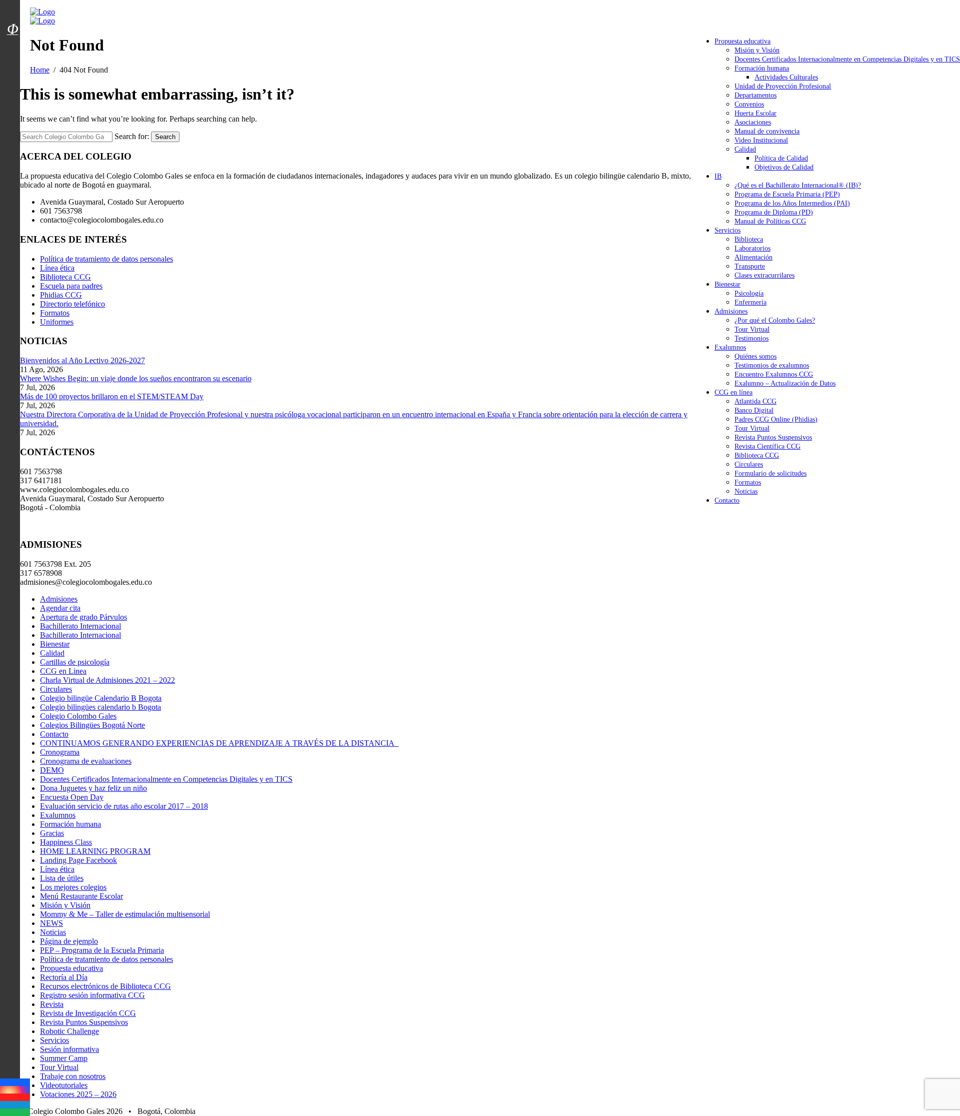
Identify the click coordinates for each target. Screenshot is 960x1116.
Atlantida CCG (755, 401)
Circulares (748, 464)
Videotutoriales (64, 1085)
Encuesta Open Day (72, 797)
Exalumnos (730, 347)
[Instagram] (15, 1089)
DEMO (52, 770)
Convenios (749, 104)
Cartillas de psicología (75, 662)
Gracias (52, 833)
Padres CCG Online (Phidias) (776, 419)
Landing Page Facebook (78, 860)
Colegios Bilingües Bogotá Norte (92, 725)
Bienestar (727, 284)
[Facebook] (15, 1082)
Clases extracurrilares (764, 275)
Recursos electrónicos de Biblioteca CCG (105, 986)
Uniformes (57, 322)
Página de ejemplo (69, 941)
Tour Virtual (752, 329)
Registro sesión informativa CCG (92, 995)
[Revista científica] (12, 51)
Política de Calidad (781, 158)
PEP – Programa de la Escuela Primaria (102, 950)
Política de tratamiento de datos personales (106, 259)
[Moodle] (12, 16)
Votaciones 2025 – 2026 (78, 1094)
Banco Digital (754, 410)
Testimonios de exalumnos (771, 365)
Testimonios (751, 338)
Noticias (746, 491)
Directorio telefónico (72, 304)
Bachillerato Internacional (80, 626)
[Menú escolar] (12, 41)
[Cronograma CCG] (12, 6)
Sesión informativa (69, 1049)
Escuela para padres (71, 286)
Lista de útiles (62, 878)
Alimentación (753, 257)
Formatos (747, 482)
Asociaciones (752, 122)
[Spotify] (15, 1112)
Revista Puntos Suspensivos (773, 437)
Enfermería (750, 302)
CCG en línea (733, 392)
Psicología (749, 293)
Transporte (749, 266)
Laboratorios (752, 248)
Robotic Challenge (69, 1031)
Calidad (745, 149)
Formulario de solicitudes (770, 473)
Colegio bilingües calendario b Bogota (100, 707)
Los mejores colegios (73, 887)
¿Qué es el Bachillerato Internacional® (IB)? (797, 185)
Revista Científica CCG (767, 446)
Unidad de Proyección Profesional (782, 86)
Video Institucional (761, 140)
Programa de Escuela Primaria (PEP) (787, 194)
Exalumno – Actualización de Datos (785, 383)
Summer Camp (64, 1058)
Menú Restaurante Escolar (81, 896)
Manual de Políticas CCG (770, 221)
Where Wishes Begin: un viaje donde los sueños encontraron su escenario (136, 378)
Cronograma (60, 752)
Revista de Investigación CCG (88, 1013)
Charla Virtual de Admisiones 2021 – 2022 (107, 680)
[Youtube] (15, 1097)
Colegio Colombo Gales (78, 716)
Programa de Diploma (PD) (773, 212)
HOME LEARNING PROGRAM (95, 851)
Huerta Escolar (755, 113)
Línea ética (57, 268)
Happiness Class (66, 842)
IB (718, 176)
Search (165, 137)
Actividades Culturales (786, 77)
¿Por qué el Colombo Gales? (774, 320)
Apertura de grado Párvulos (83, 617)
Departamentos (755, 95)
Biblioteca (748, 239)
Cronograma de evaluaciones (86, 761)
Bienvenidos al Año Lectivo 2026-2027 (82, 360)
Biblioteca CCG (756, 455)
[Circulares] (12, 11)
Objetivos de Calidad (784, 167)
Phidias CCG (61, 295)
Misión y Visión (757, 50)
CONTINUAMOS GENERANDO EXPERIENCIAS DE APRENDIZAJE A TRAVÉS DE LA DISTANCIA (219, 743)
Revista (52, 1004)
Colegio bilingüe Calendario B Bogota (101, 698)
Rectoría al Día (64, 977)
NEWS (51, 923)
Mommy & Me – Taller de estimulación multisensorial (125, 914)
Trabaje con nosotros (73, 1076)
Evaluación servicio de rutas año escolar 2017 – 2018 (124, 806)
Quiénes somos (755, 356)
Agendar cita (60, 608)
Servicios (727, 230)
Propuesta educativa (742, 41)
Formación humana (761, 68)
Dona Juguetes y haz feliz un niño (93, 788)
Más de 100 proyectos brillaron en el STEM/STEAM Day (112, 396)
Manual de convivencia (767, 131)
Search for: (131, 136)
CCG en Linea (63, 671)
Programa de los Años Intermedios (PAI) (792, 203)
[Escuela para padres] (12, 46)
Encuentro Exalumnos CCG (773, 374)
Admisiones (731, 311)
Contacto (727, 500)
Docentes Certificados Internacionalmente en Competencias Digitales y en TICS (847, 59)
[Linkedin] (15, 1104)
